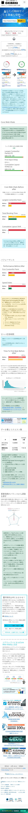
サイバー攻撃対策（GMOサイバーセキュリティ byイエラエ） (13, 790)
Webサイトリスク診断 (15, 784)
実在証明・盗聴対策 (5, 788)
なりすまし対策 (22, 792)
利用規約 (21, 766)
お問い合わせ (14, 766)
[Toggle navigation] (24, 2)
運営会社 (7, 766)
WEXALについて (8, 616)
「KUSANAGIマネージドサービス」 (12, 409)
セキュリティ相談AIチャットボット (8, 786)
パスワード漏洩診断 (5, 784)
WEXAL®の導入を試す (9, 482)
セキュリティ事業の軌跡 (6, 794)
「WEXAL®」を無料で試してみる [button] (13, 632)
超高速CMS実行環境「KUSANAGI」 (12, 407)
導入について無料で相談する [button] (13, 625)
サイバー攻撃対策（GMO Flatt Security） (9, 792)
